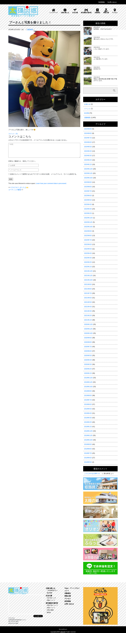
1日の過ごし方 (51, 598)
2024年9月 (88, 129)
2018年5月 (88, 462)
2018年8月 (88, 449)
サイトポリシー (63, 629)
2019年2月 (88, 422)
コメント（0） (13, 133)
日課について (51, 607)
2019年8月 (88, 395)
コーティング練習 (14, 190)
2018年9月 (88, 444)
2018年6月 (88, 458)
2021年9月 (88, 284)
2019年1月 (88, 426)
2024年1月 (88, 164)
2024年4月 (88, 151)
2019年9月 (88, 391)
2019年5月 (88, 409)
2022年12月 (88, 218)
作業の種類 (50, 610)
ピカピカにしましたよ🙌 (19, 187)
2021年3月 (88, 311)
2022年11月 (88, 222)
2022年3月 (88, 258)
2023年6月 (88, 195)
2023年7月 (88, 191)
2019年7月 (88, 400)
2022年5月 (88, 249)
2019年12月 (88, 378)
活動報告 (97, 12)
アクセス (115, 12)
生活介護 (75, 12)
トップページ (53, 12)
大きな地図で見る (38, 616)
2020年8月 (88, 342)
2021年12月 (88, 271)
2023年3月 (88, 209)
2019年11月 (88, 382)
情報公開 (106, 12)
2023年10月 (88, 178)
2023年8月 (88, 187)
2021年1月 (88, 320)
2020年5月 (88, 355)
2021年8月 (88, 289)
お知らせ (87, 104)
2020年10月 (88, 333)
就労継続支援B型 (86, 12)
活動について (51, 600)
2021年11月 (88, 275)
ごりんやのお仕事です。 (92, 473)
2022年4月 (88, 253)
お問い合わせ (112, 2)
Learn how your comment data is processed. (51, 183)
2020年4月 (88, 360)
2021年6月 (88, 298)
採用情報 (102, 2)
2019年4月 (88, 413)
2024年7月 (88, 138)
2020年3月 (88, 364)
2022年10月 (88, 226)
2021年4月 (88, 306)
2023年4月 (88, 204)
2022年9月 (88, 231)
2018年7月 (88, 453)
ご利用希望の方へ (52, 590)
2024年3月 (88, 155)
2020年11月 (88, 329)
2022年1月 (88, 266)
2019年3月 (88, 418)
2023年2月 (88, 213)
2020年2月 (88, 369)
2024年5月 (88, 147)
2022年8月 (88, 235)
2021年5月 (88, 302)
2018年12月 (88, 431)
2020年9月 (88, 338)
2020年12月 (88, 324)
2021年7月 (88, 293)
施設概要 (49, 593)
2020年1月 (88, 373)
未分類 (86, 113)
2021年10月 (88, 280)
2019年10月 (88, 386)
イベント (87, 108)
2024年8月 (88, 133)
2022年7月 (88, 240)
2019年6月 (88, 404)
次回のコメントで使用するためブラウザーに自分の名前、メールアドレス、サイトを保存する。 (44, 174)
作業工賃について (52, 605)
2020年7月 (88, 346)
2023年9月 (88, 182)
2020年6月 (88, 351)
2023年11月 (88, 173)
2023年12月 (88, 169)
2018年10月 (88, 440)
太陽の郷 (62, 632)
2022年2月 (88, 262)
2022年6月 (88, 244)
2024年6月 (88, 142)
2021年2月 (88, 315)
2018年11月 (88, 435)
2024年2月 (88, 160)
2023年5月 (88, 200)
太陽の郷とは (65, 12)
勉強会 (49, 612)
